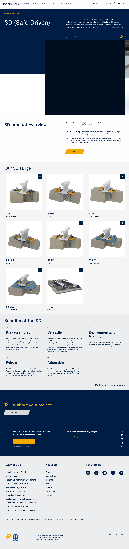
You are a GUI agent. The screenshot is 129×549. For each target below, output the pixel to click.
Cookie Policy (21, 519)
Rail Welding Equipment (17, 491)
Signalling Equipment (15, 495)
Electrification (12, 476)
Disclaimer (58, 519)
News (102, 3)
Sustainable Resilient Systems (20, 499)
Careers (49, 495)
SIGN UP (24, 441)
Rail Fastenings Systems (17, 487)
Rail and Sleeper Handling (18, 483)
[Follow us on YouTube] (104, 473)
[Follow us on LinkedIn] (96, 473)
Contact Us (51, 476)
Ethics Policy (48, 519)
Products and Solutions (39, 3)
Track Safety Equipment (17, 506)
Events (95, 3)
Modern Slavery (79, 519)
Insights (49, 480)
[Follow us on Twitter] (88, 473)
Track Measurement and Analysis (21, 502)
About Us (26, 3)
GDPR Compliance (35, 519)
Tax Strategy (68, 519)
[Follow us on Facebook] (113, 473)
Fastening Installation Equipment (21, 480)
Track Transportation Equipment (20, 510)
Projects (59, 3)
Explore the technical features (110, 385)
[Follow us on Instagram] (121, 473)
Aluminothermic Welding (17, 472)
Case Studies (52, 491)
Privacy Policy (10, 519)
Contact (108, 3)
